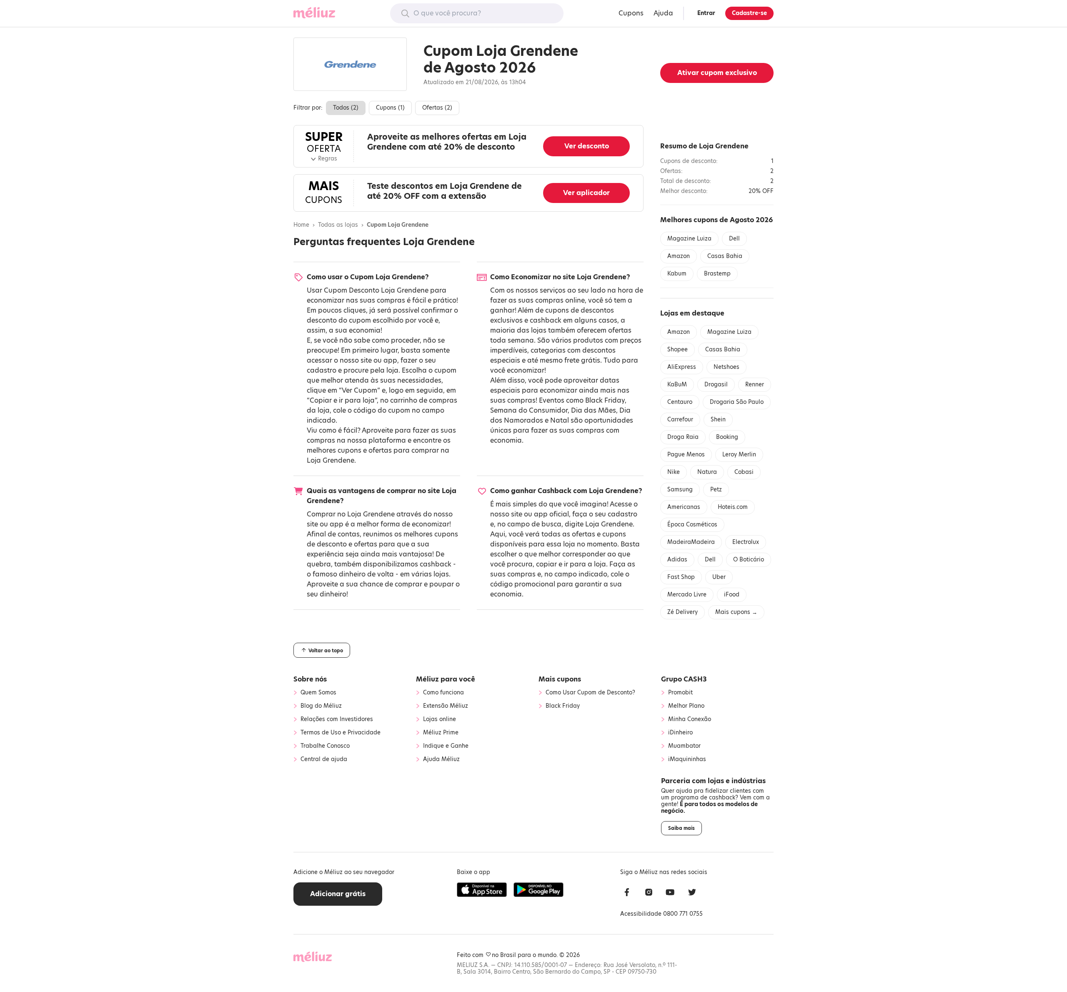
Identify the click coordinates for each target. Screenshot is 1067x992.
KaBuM (677, 384)
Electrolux (745, 542)
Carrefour (680, 419)
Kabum (676, 274)
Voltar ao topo (325, 650)
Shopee (677, 349)
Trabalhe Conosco (325, 746)
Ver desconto (586, 146)
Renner (754, 384)
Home (301, 225)
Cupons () (390, 108)
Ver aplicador (586, 193)
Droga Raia (683, 437)
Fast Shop (681, 577)
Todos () (345, 108)
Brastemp (717, 274)
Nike (673, 472)
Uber (719, 577)
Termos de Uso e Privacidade (341, 732)
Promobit (680, 692)
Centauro (679, 402)
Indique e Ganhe (445, 746)
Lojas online (439, 719)
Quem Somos (318, 692)
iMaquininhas (687, 759)
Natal (559, 420)
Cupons (631, 13)
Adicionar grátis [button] (338, 894)
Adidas (677, 560)
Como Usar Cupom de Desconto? (590, 692)
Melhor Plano (686, 706)
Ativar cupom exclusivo (717, 73)
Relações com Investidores (337, 719)
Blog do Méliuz (321, 706)
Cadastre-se (749, 13)
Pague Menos (686, 454)
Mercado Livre (686, 595)
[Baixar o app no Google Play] (538, 889)
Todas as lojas (338, 225)
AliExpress (681, 367)
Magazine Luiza (689, 239)
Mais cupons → (736, 612)
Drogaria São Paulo (737, 402)
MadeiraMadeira (691, 542)
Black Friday (605, 400)
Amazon (678, 256)
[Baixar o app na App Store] (482, 889)
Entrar (706, 13)
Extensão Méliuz (445, 706)
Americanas (683, 507)
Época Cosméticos (692, 525)
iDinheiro (680, 732)
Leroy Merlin (739, 454)
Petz (716, 489)
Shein (718, 419)
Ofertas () (437, 108)
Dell (734, 239)
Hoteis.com (733, 507)
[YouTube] (670, 893)
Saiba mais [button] (681, 828)
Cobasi (744, 472)
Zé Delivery (682, 612)
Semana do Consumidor (529, 410)
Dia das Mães (593, 410)
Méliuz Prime (440, 732)
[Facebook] (627, 893)
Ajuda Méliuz (441, 759)
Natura (707, 472)
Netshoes (726, 367)
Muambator (684, 746)
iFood (731, 595)
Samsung (680, 489)
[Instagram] (649, 893)
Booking (727, 437)
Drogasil (716, 384)
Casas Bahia (724, 256)
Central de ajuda (324, 759)
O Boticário (748, 560)
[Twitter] (692, 893)
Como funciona (443, 692)
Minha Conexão (689, 719)
